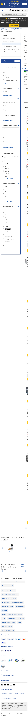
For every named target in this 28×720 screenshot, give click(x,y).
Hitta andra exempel (23, 566)
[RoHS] (23, 660)
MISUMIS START (4, 28)
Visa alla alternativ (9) (7, 201)
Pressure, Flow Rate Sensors (8, 622)
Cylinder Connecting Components (11, 49)
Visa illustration (6, 84)
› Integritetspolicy (23, 693)
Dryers (19, 622)
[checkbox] (11, 75)
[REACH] (3, 666)
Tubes (3, 618)
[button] (24, 4)
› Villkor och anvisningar (14, 693)
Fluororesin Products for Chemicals (16, 618)
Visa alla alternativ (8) (7, 120)
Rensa (18, 98)
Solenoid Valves (5, 602)
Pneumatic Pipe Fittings (7, 606)
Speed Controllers (20, 606)
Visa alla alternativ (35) (8, 147)
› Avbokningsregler (5, 695)
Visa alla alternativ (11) (8, 178)
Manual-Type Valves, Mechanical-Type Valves (12, 614)
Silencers (16, 29)
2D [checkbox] (5, 248)
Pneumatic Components (6, 29)
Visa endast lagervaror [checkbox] (10, 67)
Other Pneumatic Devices (8, 630)
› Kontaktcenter (13, 695)
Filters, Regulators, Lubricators (10, 51)
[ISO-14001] (10, 660)
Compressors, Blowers (7, 626)
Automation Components (16, 28)
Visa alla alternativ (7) (7, 95)
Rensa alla (17, 60)
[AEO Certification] (16, 660)
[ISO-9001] (3, 660)
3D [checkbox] (5, 251)
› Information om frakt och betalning (8, 698)
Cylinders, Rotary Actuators (10, 46)
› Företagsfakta (4, 693)
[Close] (25, 18)
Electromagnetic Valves (17, 602)
